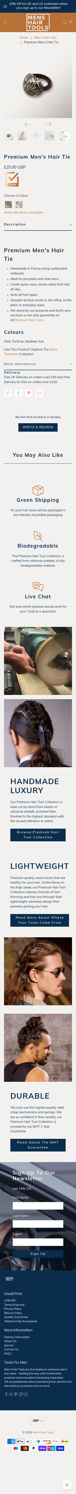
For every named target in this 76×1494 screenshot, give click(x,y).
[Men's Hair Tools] (38, 22)
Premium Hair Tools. (30, 320)
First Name (20, 1197)
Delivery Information (17, 1337)
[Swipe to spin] (38, 84)
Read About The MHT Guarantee (38, 1145)
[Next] (48, 124)
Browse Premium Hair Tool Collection (38, 835)
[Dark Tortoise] (8, 204)
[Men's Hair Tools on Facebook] (6, 1395)
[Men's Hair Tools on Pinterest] (16, 1395)
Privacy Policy (12, 1309)
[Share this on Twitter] (8, 393)
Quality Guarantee (16, 1317)
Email (17, 1234)
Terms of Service (14, 1305)
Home (23, 38)
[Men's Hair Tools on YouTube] (11, 1395)
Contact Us (11, 1349)
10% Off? (10, 1300)
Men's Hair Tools (43, 1432)
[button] (38, 225)
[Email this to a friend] (39, 393)
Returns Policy (13, 1313)
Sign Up (38, 1254)
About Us (10, 1341)
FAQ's (8, 1353)
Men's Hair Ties (45, 38)
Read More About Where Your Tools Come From (40, 920)
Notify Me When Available (23, 212)
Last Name (20, 1216)
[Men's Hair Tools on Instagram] (21, 1395)
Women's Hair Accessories (20, 1321)
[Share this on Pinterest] (29, 393)
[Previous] (27, 124)
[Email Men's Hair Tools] (25, 1395)
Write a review (38, 427)
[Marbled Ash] (19, 204)
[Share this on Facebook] (18, 393)
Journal (8, 1345)
